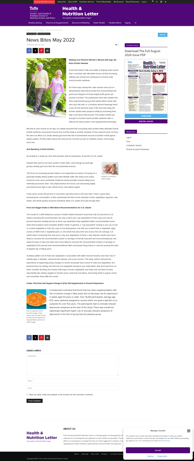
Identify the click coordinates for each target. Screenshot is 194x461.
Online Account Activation (137, 149)
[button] (188, 430)
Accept (158, 450)
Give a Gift (72, 1)
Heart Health (99, 22)
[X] (165, 2)
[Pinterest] (41, 50)
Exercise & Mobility (81, 22)
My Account (118, 1)
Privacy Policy (165, 441)
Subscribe (62, 1)
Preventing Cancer (44, 34)
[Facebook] (157, 2)
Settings (150, 456)
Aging (128, 22)
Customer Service (86, 1)
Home (29, 30)
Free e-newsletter (103, 1)
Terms (140, 441)
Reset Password (132, 1)
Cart (128, 141)
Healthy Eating (35, 22)
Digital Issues (146, 121)
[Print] (47, 50)
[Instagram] (161, 2)
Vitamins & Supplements (57, 22)
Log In (144, 1)
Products (104, 454)
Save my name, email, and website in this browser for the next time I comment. (61, 394)
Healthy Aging (39, 30)
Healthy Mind (115, 22)
